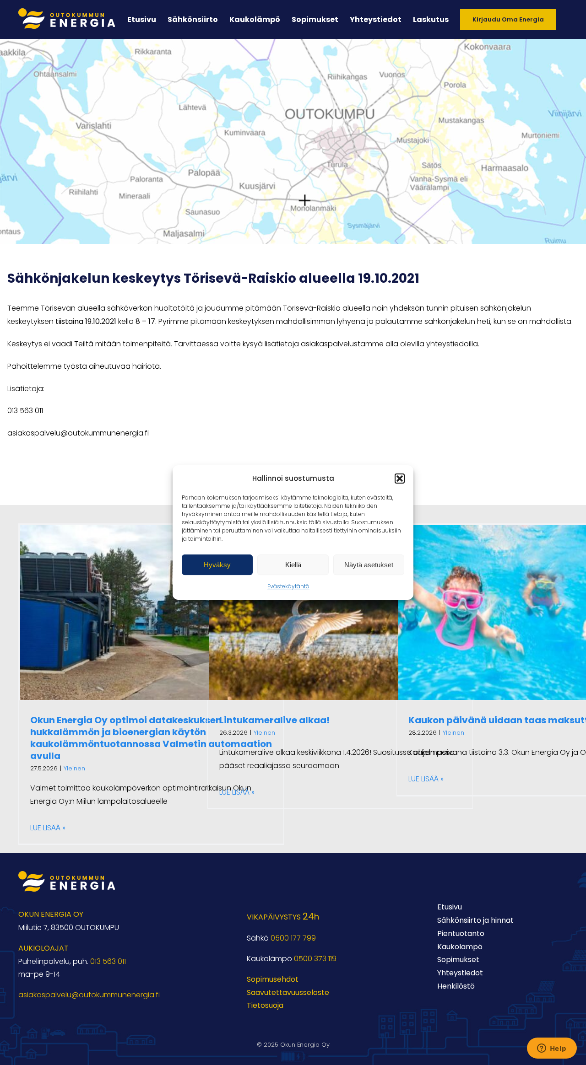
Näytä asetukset (368, 565)
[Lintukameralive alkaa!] (340, 612)
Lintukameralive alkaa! (274, 720)
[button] (399, 478)
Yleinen (74, 768)
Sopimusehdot (272, 979)
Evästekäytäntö (288, 586)
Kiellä (293, 565)
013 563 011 (108, 961)
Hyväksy (217, 565)
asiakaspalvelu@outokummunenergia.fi (89, 995)
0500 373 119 (315, 958)
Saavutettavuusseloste (288, 992)
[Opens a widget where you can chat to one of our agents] (551, 1049)
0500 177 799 (293, 938)
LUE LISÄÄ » (47, 828)
